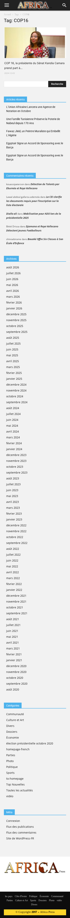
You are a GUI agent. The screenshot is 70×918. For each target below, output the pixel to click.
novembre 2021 (16, 601)
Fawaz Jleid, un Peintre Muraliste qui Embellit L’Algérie (33, 133)
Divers (10, 726)
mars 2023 (13, 508)
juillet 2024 (13, 414)
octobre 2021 (14, 607)
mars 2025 (13, 367)
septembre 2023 (16, 472)
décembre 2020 (16, 666)
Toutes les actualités (19, 790)
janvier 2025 (14, 379)
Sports (10, 773)
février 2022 (14, 584)
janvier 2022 (14, 590)
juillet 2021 (13, 625)
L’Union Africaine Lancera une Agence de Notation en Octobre (30, 109)
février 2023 (14, 513)
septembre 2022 (16, 543)
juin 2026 (12, 279)
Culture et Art (15, 720)
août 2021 (12, 619)
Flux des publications (20, 826)
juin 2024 (12, 420)
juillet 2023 (13, 484)
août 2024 (12, 408)
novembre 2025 (16, 320)
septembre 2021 (16, 613)
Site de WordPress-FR (20, 838)
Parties (10, 755)
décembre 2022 (16, 525)
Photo (10, 761)
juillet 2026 (13, 273)
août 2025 (12, 337)
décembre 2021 (16, 595)
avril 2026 (12, 291)
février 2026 (14, 302)
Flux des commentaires (21, 832)
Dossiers (11, 732)
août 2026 (12, 267)
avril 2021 (12, 642)
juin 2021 (12, 631)
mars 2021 (13, 648)
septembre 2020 (16, 683)
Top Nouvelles (15, 784)
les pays (8, 896)
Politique (12, 767)
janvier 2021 (14, 660)
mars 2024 (13, 437)
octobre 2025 (14, 326)
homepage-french (18, 749)
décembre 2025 (16, 314)
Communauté (15, 714)
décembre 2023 (16, 455)
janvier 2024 (14, 449)
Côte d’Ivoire (21, 896)
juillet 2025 (13, 343)
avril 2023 (12, 502)
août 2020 (12, 689)
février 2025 (14, 373)
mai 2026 (12, 285)
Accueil (7, 15)
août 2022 (12, 549)
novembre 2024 (16, 390)
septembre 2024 (16, 402)
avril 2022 (12, 572)
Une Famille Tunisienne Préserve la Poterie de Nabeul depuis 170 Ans (33, 121)
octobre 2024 (14, 396)
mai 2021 (12, 637)
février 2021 (14, 654)
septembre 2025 (16, 332)
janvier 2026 (14, 308)
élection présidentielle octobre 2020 (29, 743)
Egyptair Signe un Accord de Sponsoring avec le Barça (34, 145)
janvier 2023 (14, 519)
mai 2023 (12, 496)
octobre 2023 (14, 466)
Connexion (13, 821)
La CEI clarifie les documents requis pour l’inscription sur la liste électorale (34, 201)
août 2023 (12, 478)
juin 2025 (12, 349)
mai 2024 (12, 425)
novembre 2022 (16, 531)
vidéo (9, 796)
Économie (12, 737)
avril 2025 (12, 361)
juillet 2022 (13, 554)
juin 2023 (12, 490)
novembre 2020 (16, 672)
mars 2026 (13, 296)
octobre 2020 (14, 678)
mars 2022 (13, 578)
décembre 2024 (16, 384)
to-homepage (15, 778)
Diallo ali (11, 213)
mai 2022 (12, 566)
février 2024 (14, 443)
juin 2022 (12, 560)
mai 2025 (12, 355)
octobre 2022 (14, 537)
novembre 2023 (16, 461)
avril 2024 (12, 431)
